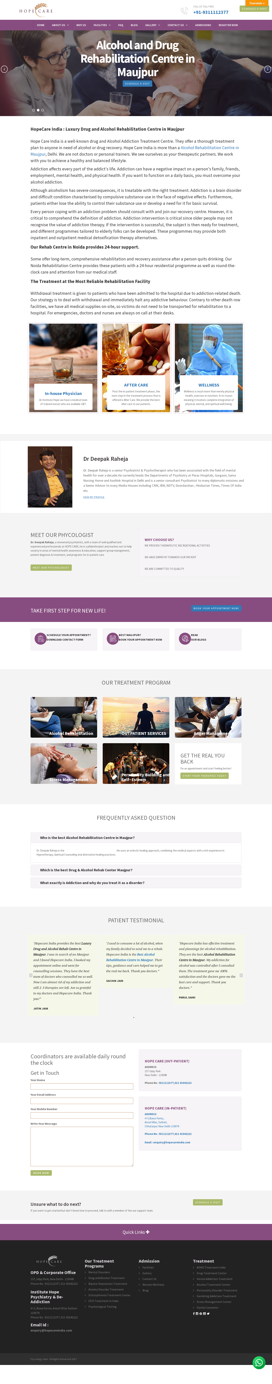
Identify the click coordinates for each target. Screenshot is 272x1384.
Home (40, 25)
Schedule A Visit (254, 8)
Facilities (100, 25)
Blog (134, 25)
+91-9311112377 (211, 12)
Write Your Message (44, 1123)
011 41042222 (183, 1083)
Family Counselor (208, 1307)
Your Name (38, 1080)
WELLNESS (136, 385)
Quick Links (134, 1232)
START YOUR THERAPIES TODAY (204, 775)
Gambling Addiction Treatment (216, 1296)
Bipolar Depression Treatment (107, 1283)
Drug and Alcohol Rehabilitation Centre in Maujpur (132, 129)
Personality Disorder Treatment (217, 1290)
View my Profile (94, 497)
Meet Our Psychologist (51, 567)
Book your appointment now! (216, 608)
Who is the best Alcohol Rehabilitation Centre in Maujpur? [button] (87, 837)
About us (58, 25)
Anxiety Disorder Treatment (106, 1289)
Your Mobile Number (44, 1109)
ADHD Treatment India (211, 1267)
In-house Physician (208, 393)
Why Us (81, 25)
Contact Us (176, 25)
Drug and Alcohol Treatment (106, 1278)
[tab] (136, 838)
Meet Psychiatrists (130, 83)
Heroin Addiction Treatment (215, 1279)
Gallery (150, 25)
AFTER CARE (63, 385)
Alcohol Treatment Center (213, 1284)
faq (120, 25)
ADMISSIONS (203, 25)
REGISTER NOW (228, 25)
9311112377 (166, 1083)
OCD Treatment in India (103, 1301)
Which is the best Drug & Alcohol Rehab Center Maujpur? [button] (86, 870)
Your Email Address (43, 1094)
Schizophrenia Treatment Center (109, 1295)
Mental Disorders (99, 1272)
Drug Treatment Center (212, 1273)
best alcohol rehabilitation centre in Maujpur (90, 850)
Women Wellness (153, 1284)
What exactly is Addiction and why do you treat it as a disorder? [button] (92, 882)
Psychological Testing (102, 1306)
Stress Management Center (214, 1302)
